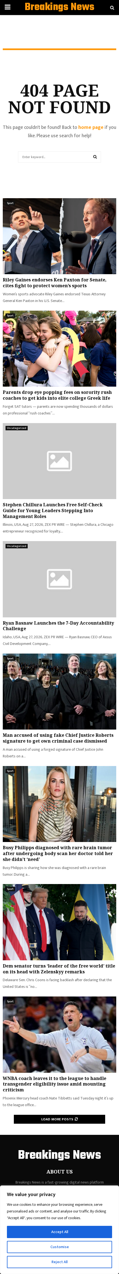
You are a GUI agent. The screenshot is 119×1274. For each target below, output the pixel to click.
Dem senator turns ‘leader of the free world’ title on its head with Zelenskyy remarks (59, 969)
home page (91, 127)
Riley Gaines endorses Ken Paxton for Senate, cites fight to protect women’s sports (55, 283)
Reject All (59, 1262)
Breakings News (59, 7)
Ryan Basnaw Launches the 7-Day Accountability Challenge (58, 626)
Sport (10, 203)
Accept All (59, 1232)
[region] (59, 1229)
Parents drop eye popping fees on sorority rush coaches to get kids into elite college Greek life (57, 395)
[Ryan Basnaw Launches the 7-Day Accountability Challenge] (59, 579)
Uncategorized (16, 428)
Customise (59, 1247)
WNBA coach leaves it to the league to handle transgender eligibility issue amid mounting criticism (54, 1084)
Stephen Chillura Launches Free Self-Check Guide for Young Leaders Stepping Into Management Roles (53, 510)
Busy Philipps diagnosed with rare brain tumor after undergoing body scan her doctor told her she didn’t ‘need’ (58, 853)
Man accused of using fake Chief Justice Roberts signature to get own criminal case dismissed (58, 738)
